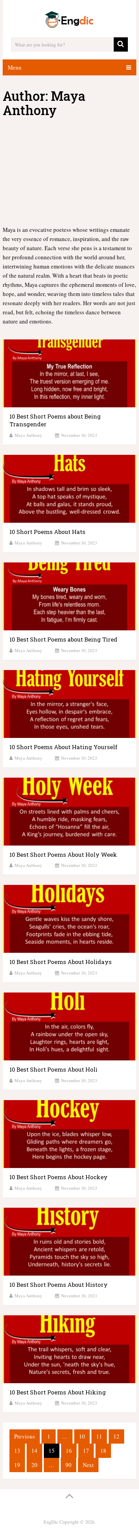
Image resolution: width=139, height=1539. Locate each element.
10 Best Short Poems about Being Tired (63, 639)
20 (34, 1465)
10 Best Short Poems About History (58, 1284)
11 (99, 1436)
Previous (24, 1436)
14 (34, 1450)
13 (17, 1450)
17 (86, 1450)
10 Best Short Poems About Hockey (58, 1177)
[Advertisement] (69, 171)
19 (17, 1465)
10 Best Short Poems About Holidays (60, 962)
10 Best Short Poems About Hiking (57, 1392)
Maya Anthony (28, 435)
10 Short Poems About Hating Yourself (63, 747)
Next (88, 1465)
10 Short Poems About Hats (47, 532)
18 (103, 1450)
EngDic (51, 1522)
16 (69, 1450)
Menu (15, 67)
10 (82, 1436)
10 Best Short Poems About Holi (53, 1069)
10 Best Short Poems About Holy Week (63, 854)
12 (116, 1436)
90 (68, 1465)
